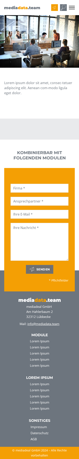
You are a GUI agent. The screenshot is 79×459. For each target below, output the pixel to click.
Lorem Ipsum (39, 341)
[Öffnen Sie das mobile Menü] (72, 7)
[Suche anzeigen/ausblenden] (63, 7)
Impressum (39, 427)
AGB (34, 439)
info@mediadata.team (43, 324)
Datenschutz (39, 433)
